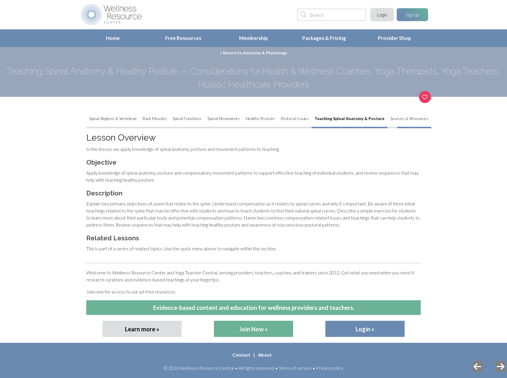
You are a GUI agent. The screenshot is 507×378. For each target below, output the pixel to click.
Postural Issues (294, 118)
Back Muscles (155, 118)
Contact (241, 354)
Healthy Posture (260, 118)
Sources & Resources (409, 118)
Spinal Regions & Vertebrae (113, 118)
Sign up (412, 14)
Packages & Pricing (324, 38)
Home (113, 38)
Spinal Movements (223, 118)
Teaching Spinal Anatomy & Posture (349, 118)
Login (382, 14)
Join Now (251, 329)
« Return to (253, 52)
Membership (253, 38)
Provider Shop (394, 38)
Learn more (140, 329)
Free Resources (183, 38)
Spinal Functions (187, 118)
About (265, 354)
